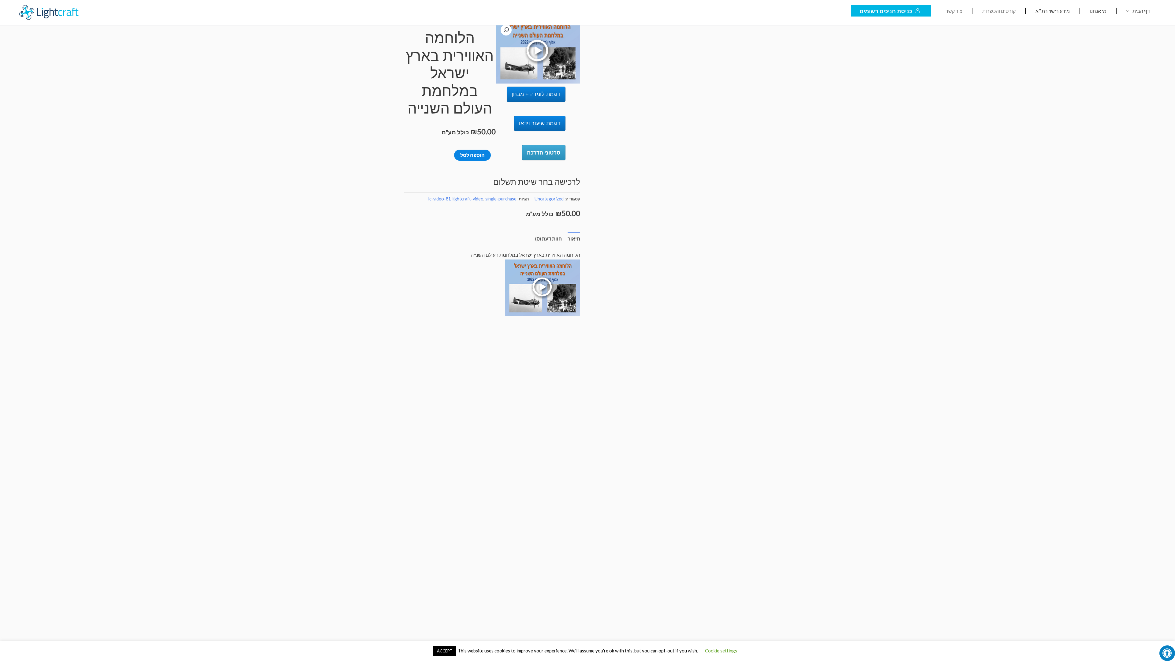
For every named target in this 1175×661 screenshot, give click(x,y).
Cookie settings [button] (721, 650)
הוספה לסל (472, 155)
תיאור (574, 238)
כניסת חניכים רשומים (886, 11)
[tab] (574, 239)
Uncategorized (549, 198)
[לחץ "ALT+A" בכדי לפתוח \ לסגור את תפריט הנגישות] (1167, 653)
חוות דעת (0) (548, 238)
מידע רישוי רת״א (1052, 11)
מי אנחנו (1098, 11)
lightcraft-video (468, 198)
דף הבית (1141, 11)
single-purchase (501, 198)
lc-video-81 (439, 198)
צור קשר (954, 11)
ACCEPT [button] (445, 650)
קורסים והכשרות (999, 11)
